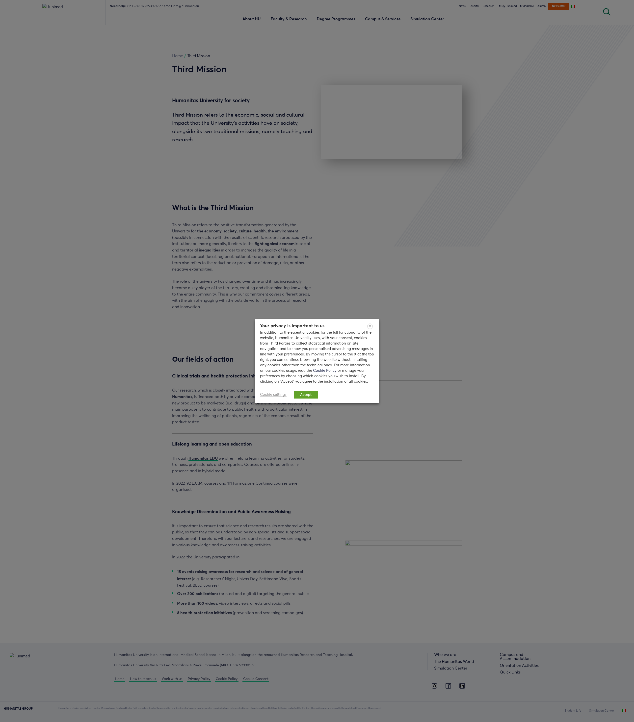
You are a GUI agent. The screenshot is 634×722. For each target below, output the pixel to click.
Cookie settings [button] (273, 395)
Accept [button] (306, 395)
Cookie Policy (325, 371)
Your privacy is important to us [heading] (292, 326)
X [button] (370, 326)
